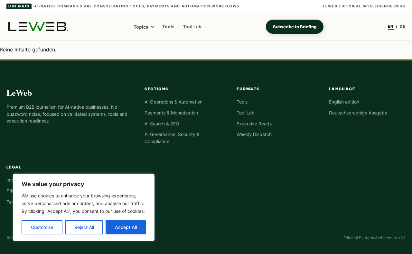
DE (403, 26)
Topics (141, 27)
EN (391, 26)
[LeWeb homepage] (37, 26)
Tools (168, 26)
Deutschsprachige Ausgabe (358, 112)
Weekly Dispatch (254, 134)
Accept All (126, 227)
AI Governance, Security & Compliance (172, 138)
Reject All (84, 227)
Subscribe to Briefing (294, 26)
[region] (83, 207)
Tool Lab (192, 26)
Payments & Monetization (171, 112)
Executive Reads (254, 123)
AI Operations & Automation (173, 101)
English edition (344, 101)
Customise (42, 227)
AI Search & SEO (162, 123)
